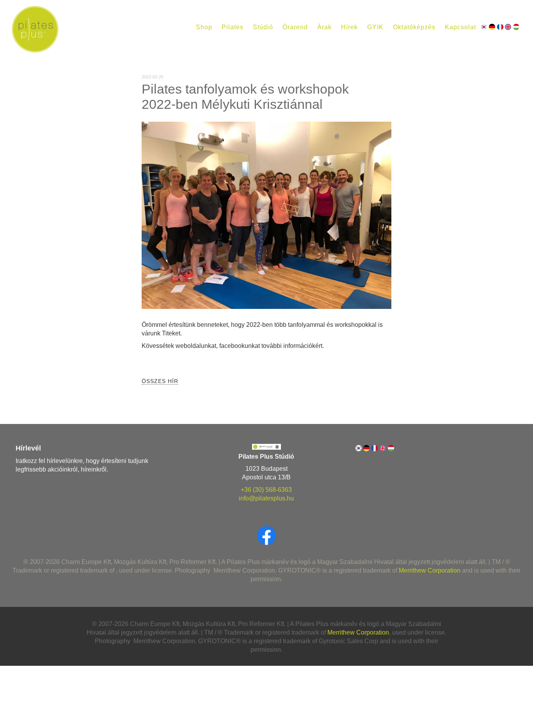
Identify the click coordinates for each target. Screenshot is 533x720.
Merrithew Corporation (429, 570)
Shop (204, 27)
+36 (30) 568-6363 (266, 489)
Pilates (232, 27)
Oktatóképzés (414, 27)
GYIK (375, 27)
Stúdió (263, 27)
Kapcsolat (460, 27)
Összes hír (160, 381)
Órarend (295, 27)
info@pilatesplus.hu (266, 498)
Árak (324, 27)
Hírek (349, 27)
